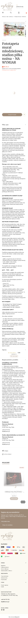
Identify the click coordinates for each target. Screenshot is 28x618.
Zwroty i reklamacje (4, 569)
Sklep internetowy (14, 617)
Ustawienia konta (4, 578)
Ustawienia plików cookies (6, 570)
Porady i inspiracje (4, 585)
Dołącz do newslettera (7, 525)
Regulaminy (3, 565)
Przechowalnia (4, 579)
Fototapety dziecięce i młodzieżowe (20, 16)
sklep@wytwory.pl (6, 431)
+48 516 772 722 (19, 6)
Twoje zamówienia (4, 576)
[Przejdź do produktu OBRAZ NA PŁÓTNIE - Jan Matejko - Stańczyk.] (14, 478)
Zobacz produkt (14, 498)
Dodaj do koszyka (12, 114)
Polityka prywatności (5, 567)
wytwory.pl (4, 40)
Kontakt (2, 586)
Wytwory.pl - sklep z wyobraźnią (7, 16)
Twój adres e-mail (5, 521)
